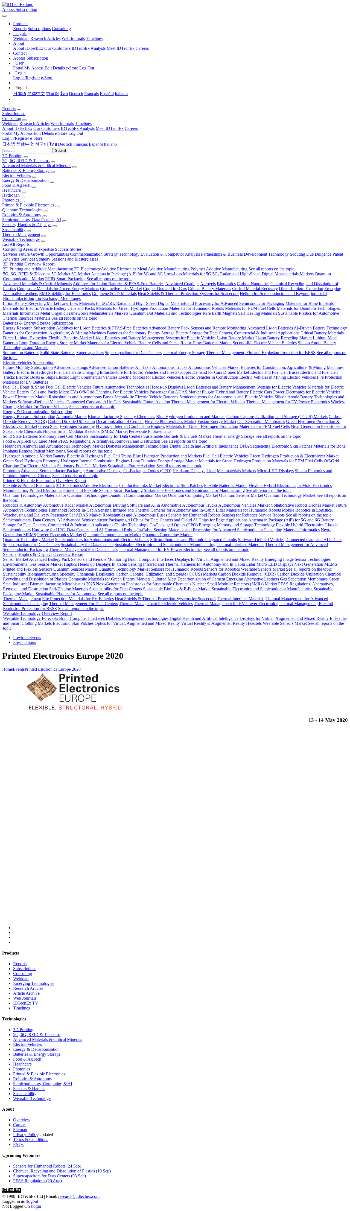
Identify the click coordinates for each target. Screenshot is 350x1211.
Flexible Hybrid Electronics (272, 485)
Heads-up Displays (166, 387)
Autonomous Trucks (169, 367)
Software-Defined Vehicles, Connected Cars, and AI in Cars (69, 401)
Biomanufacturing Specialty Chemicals (121, 416)
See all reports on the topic (271, 269)
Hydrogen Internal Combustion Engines (130, 426)
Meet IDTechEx (121, 48)
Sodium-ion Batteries (21, 352)
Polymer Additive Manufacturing (219, 269)
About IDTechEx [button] (17, 128)
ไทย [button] (53, 144)
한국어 (52, 93)
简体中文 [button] (25, 144)
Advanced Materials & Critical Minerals (36, 165)
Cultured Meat (44, 441)
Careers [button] (131, 128)
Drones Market (236, 372)
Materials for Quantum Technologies (308, 308)
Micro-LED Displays (275, 470)
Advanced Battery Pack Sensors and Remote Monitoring (197, 328)
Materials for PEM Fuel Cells (250, 308)
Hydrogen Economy (77, 426)
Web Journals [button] (62, 123)
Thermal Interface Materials (26, 318)
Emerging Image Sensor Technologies (298, 559)
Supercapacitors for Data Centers (133, 352)
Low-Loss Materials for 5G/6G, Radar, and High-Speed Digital (218, 274)
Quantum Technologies (22, 210)
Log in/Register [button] (15, 138)
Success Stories (68, 249)
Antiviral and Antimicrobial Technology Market (63, 446)
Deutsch (76, 93)
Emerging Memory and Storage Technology (237, 525)
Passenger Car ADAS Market (175, 392)
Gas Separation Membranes (261, 421)
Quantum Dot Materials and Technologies (165, 313)
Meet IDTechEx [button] (110, 128)
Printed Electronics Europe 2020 (53, 669)
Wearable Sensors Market (263, 569)
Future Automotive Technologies (120, 387)
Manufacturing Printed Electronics (32, 490)
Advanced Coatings (182, 283)
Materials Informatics (21, 313)
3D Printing (12, 155)
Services (10, 254)
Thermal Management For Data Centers (83, 549)
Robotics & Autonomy (21, 214)
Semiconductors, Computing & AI (42, 1083)
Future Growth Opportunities (44, 254)
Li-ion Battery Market (235, 337)
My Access (33, 68)
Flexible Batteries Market (70, 337)
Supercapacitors (90, 352)
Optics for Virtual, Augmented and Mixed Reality (137, 623)
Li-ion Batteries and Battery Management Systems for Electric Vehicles (154, 337)
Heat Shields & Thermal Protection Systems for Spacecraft (188, 293)
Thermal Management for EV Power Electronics (288, 401)
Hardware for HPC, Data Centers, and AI (67, 529)
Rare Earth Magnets (220, 313)
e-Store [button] (61, 133)
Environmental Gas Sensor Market (33, 564)
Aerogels (208, 283)
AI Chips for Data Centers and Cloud (159, 520)
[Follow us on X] (180, 829)
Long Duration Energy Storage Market (52, 342)
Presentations (24, 642)
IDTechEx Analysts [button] (78, 128)
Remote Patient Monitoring (42, 451)
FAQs (18, 1144)
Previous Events (27, 637)
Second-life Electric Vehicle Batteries (265, 342)
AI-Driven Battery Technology (320, 328)
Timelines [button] (83, 123)
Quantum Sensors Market (241, 495)
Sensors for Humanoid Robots (194, 515)
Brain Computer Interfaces (151, 559)
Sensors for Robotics (239, 515)
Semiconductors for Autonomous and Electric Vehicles (226, 397)
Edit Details (55, 68)
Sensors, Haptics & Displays (26, 224)
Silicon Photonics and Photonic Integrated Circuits (193, 539)
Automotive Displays (104, 470)
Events (19, 669)
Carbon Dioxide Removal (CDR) (247, 574)
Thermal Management (21, 234)
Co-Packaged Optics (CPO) (147, 470)
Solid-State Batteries (57, 352)
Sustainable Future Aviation (146, 401)
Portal (18, 68)
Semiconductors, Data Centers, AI (31, 219)
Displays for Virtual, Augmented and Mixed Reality (219, 559)
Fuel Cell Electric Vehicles (68, 387)
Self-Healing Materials (257, 313)
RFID (50, 278)
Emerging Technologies (33, 983)
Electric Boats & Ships (35, 377)
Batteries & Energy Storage (25, 170)
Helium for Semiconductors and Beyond (275, 293)
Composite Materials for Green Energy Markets (58, 288)
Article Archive (26, 993)
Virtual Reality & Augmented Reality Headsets (221, 623)
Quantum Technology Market (289, 495)
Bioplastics (226, 283)
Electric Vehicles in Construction (210, 377)
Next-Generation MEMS (315, 564)
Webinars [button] (10, 123)
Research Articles (45, 38)
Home (7, 669)
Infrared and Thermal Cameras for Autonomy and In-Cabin (164, 510)
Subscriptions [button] (13, 113)
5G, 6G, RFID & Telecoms (25, 160)
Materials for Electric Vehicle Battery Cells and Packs (49, 308)
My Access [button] (23, 133)
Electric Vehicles (16, 175)
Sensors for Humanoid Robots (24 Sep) (47, 1166)
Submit (60, 150)
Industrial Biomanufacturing (37, 584)
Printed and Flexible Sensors (87, 490)
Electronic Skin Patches (292, 446)
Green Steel (48, 426)
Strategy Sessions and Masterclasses (67, 259)
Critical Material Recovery (255, 288)
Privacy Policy (25, 1134)
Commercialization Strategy (94, 254)
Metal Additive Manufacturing (163, 269)
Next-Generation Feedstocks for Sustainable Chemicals (143, 584)
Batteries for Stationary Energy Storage (140, 333)
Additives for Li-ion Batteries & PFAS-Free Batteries (118, 283)
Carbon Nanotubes (253, 283)
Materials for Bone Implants (309, 303)
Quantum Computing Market (193, 495)
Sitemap (20, 1129)
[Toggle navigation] (4, 16)
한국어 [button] (41, 144)
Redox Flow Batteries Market (206, 342)
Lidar (211, 470)
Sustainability (13, 229)
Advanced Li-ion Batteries (270, 328)
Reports (20, 28)
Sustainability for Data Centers (115, 436)
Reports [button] (9, 108)
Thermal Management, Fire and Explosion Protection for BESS (261, 352)
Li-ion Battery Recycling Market (31, 303)
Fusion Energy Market (216, 421)
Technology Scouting (286, 254)
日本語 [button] (8, 144)
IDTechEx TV (25, 1003)
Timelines (94, 38)
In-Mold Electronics (314, 485)
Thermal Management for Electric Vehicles (208, 401)
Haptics (70, 564)
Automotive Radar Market (65, 505)
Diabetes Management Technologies (137, 446)
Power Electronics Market (25, 397)
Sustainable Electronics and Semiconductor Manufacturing (194, 490)
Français (91, 93)
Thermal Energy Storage (184, 352)
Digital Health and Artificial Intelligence (204, 446)
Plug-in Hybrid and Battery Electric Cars (237, 392)
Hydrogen (11, 195)
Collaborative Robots (289, 505)
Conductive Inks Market (121, 288)
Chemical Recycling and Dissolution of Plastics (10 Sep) (62, 1171)
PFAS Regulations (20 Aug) (37, 1180)
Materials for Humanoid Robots (196, 308)
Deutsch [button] (65, 144)
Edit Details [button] (44, 133)
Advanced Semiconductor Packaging (53, 470)
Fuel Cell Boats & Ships (24, 387)
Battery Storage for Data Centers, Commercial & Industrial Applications (237, 333)
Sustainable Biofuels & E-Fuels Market (177, 436)
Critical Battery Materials (209, 288)
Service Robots (271, 515)
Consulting (61, 28)
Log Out (86, 68)
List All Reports (16, 244)
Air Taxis (143, 367)
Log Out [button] (75, 133)
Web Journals (73, 38)
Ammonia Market (71, 416)
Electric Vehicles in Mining (262, 377)
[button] (20, 23)
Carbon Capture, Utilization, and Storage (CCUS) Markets (277, 416)
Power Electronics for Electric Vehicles (306, 392)
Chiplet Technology (131, 525)
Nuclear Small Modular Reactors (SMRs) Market (85, 431)
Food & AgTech (16, 185)
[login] (36, 1206)
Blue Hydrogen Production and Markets (190, 416)
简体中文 (36, 93)
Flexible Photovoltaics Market (170, 421)
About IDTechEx (28, 48)
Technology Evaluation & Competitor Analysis (159, 254)
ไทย (64, 93)
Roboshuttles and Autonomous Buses (81, 397)
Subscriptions (39, 28)
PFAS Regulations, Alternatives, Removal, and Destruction (109, 441)
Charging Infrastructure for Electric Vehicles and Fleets (130, 372)
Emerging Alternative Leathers (252, 579)
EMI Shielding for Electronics (65, 293)
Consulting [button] (11, 118)
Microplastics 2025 (78, 584)
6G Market (80, 274)
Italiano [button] (110, 144)
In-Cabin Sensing (96, 510)
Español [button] (96, 144)
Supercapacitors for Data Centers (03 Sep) (49, 1176)
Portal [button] (7, 133)
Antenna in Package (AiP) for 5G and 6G (127, 274)
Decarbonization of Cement (120, 421)
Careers (142, 48)
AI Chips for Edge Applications (220, 520)
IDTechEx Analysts (89, 48)
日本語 (19, 93)
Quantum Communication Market (138, 495)
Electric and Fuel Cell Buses (274, 372)
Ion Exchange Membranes (58, 298)
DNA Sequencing (255, 446)
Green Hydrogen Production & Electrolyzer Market (294, 456)
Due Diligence (318, 254)
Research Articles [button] (34, 123)
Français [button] (80, 144)
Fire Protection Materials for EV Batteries (78, 598)
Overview (21, 1119)
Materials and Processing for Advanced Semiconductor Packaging (227, 303)
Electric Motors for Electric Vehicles (149, 377)
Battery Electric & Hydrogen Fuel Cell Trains (42, 372)
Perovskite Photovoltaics (150, 431)
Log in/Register (26, 77)
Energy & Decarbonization (25, 180)
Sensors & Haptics (29, 1088)
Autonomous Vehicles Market (214, 367)
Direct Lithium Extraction (301, 288)
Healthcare (11, 190)
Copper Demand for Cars (165, 288)
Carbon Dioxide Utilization (71, 421)
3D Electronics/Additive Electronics (105, 269)
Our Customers (57, 48)
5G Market (60, 274)
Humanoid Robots (64, 510)
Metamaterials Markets (294, 274)
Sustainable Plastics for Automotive (308, 313)
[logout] (32, 1201)
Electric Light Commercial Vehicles (86, 377)
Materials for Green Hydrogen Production (132, 308)
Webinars (21, 38)
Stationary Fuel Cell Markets (63, 436)
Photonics (10, 200)
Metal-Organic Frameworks (64, 313)
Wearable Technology (21, 239)
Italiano (121, 93)
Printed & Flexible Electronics (28, 205)
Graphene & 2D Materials (114, 293)
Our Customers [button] (46, 128)
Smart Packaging (71, 278)
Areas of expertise (38, 249)
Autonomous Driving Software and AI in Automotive (135, 505)
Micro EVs (68, 392)
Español (107, 93)
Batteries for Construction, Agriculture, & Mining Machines (54, 333)
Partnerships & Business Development (234, 254)
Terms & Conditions (30, 1139)
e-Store (72, 68)
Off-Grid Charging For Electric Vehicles (113, 392)
